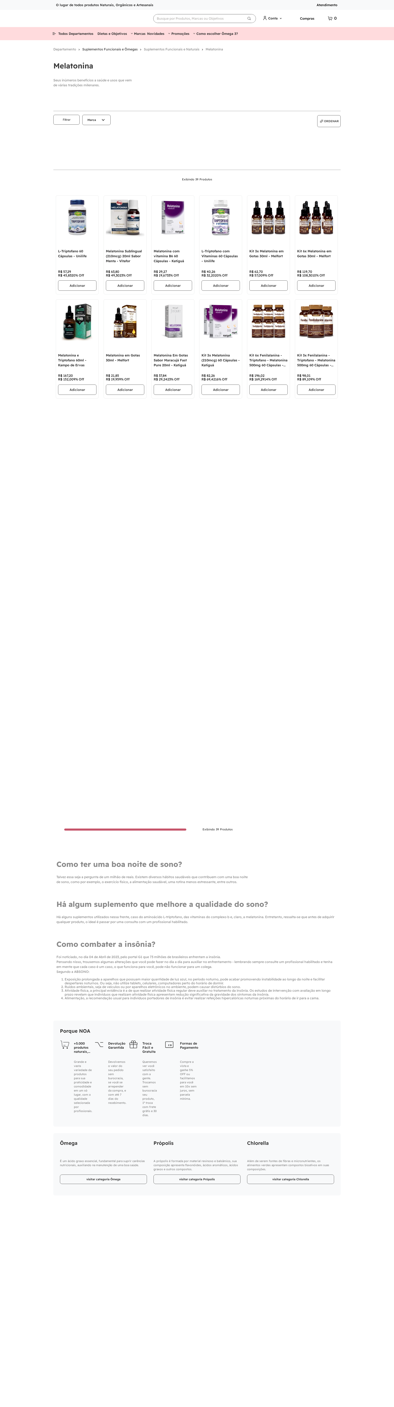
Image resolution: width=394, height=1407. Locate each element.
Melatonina (214, 49)
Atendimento (327, 5)
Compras (307, 18)
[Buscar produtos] (249, 18)
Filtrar (66, 119)
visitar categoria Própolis (197, 1179)
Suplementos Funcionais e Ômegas (110, 49)
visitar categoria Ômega (103, 1179)
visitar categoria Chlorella (290, 1179)
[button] (96, 120)
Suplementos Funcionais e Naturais (171, 49)
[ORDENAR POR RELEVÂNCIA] (329, 121)
